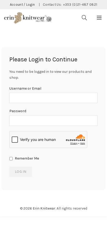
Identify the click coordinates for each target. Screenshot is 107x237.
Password (17, 111)
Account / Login (22, 4)
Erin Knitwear (44, 208)
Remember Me (26, 158)
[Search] (84, 17)
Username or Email (25, 88)
